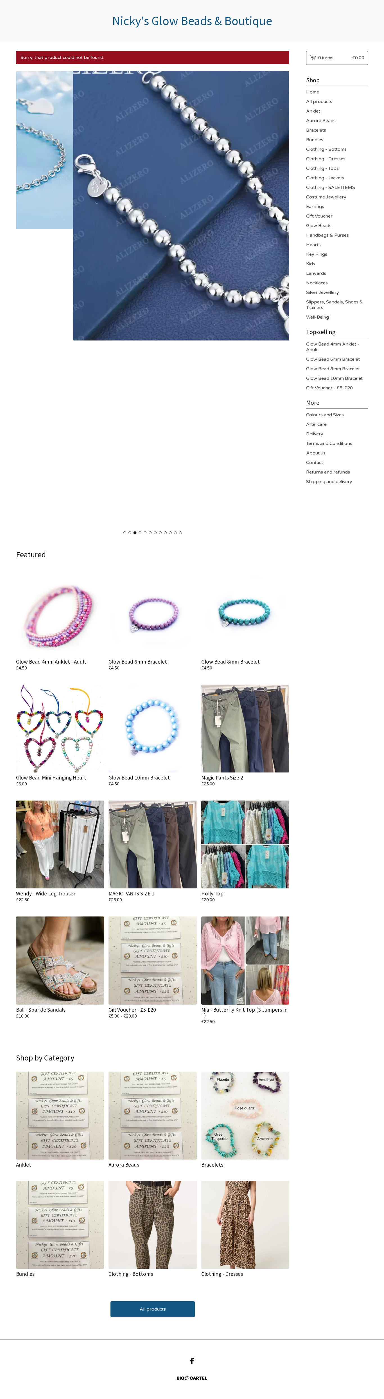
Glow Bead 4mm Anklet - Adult (332, 347)
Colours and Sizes (325, 415)
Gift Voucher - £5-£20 (329, 388)
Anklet (313, 111)
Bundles (314, 140)
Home (312, 92)
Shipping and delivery (329, 481)
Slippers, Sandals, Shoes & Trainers (334, 304)
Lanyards (316, 273)
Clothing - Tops (322, 168)
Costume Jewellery (326, 197)
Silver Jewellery (322, 292)
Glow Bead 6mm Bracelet (333, 359)
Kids (310, 264)
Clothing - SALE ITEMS (330, 187)
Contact (314, 462)
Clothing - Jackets (325, 178)
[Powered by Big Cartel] (192, 1378)
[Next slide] (281, 299)
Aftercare (316, 424)
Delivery (314, 434)
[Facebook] (192, 1361)
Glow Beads (318, 225)
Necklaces (317, 283)
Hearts (313, 245)
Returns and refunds (328, 472)
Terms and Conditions (329, 443)
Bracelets (316, 130)
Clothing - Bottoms (326, 149)
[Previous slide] (23, 299)
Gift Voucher (319, 216)
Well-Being (317, 317)
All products (153, 1309)
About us (316, 453)
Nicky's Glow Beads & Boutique (192, 20)
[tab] (124, 532)
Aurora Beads (321, 121)
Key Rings (316, 254)
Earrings (315, 206)
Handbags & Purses (327, 235)
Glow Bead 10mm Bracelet (334, 378)
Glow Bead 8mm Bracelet (333, 369)
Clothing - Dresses (325, 159)
